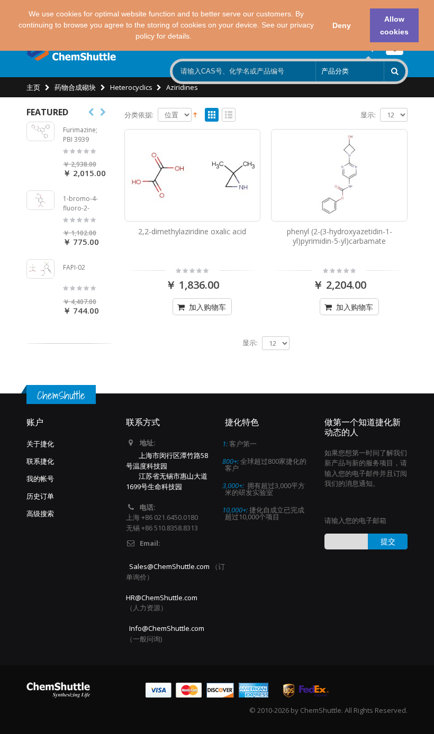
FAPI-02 (74, 267)
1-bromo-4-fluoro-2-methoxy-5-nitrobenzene (83, 212)
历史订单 (40, 496)
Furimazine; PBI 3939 (80, 134)
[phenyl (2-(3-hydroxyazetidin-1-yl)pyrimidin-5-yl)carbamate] (339, 175)
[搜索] (394, 71)
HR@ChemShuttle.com (161, 597)
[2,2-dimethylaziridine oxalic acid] (192, 175)
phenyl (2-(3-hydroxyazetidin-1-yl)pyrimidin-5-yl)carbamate (339, 236)
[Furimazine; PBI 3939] (40, 131)
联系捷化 (40, 461)
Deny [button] (341, 25)
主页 (33, 87)
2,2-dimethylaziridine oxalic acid (192, 231)
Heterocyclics (131, 87)
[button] (195, 37)
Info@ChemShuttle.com (166, 628)
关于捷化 (40, 443)
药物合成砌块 (75, 87)
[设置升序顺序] (195, 114)
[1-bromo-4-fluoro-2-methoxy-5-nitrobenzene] (40, 200)
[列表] (229, 115)
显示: (368, 115)
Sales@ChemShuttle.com (169, 566)
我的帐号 (40, 478)
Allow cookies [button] (394, 25)
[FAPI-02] (40, 269)
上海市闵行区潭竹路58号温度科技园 (167, 461)
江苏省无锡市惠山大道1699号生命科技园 (166, 481)
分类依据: (138, 115)
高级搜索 (40, 513)
